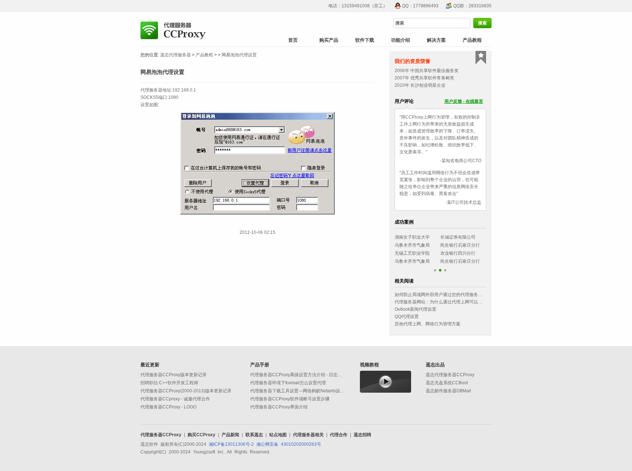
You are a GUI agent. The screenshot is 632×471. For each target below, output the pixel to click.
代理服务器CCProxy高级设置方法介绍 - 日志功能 (298, 374)
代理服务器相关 (308, 434)
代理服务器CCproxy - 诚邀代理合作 (175, 398)
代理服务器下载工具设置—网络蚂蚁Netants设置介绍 (301, 390)
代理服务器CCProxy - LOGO (168, 407)
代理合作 (338, 434)
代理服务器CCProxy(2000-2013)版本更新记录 (186, 390)
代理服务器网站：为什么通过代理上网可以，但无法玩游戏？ (454, 301)
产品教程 (472, 40)
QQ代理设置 (407, 316)
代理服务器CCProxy (160, 434)
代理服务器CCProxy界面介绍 (279, 407)
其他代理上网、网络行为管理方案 (427, 323)
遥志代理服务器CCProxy (450, 374)
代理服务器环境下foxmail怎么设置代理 (288, 382)
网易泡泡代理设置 (239, 54)
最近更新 (149, 364)
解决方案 (436, 40)
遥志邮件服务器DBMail (448, 390)
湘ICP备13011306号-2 (231, 444)
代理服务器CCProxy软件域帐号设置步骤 (290, 398)
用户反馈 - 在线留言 (463, 101)
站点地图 (278, 434)
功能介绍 (400, 40)
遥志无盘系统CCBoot (447, 382)
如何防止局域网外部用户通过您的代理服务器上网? (444, 294)
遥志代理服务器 (175, 54)
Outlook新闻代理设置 (415, 309)
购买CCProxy (201, 434)
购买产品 (328, 40)
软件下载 (364, 40)
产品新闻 (230, 434)
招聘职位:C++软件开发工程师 (169, 382)
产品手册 (259, 364)
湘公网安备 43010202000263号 (288, 444)
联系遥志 (254, 434)
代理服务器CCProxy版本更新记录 (173, 374)
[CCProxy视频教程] (385, 381)
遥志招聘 (362, 434)
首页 (293, 40)
